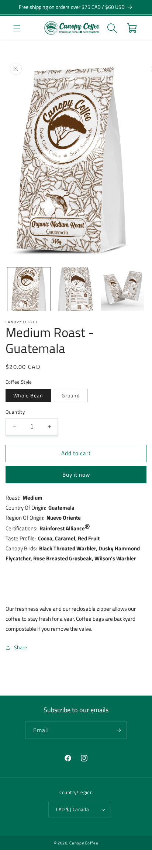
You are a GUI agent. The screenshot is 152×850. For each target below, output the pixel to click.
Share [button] (20, 647)
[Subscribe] (118, 730)
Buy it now (76, 474)
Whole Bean (28, 395)
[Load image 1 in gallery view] (29, 289)
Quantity (15, 412)
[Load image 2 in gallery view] (75, 289)
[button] (17, 28)
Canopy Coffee (83, 843)
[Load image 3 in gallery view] (122, 289)
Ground (71, 395)
